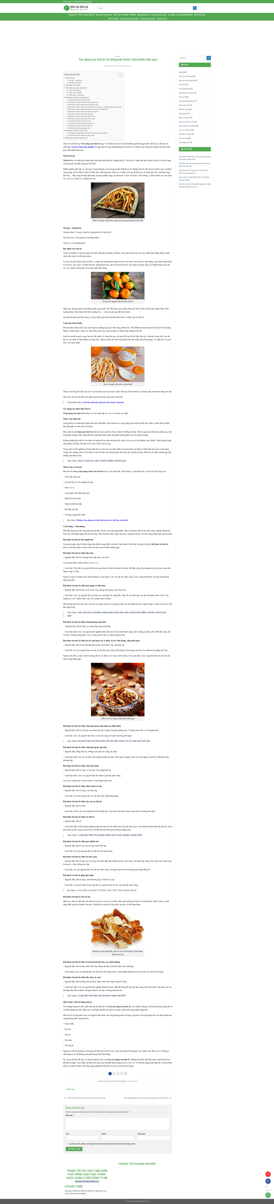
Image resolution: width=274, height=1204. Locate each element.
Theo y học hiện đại (75, 90)
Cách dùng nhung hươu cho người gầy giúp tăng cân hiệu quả (146, 1098)
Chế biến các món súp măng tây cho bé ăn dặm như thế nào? (194, 164)
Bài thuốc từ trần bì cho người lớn (77, 98)
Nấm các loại (199, 15)
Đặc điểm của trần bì (75, 83)
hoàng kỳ (67, 864)
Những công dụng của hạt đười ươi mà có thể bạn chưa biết (102, 520)
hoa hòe (89, 861)
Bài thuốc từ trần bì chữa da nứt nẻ (80, 121)
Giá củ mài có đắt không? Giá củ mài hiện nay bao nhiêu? (194, 178)
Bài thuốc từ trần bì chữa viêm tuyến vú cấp (82, 116)
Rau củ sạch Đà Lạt (86, 15)
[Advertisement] (137, 37)
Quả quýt (77, 265)
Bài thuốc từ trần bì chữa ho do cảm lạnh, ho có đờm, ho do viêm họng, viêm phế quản (95, 107)
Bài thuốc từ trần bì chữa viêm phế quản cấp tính (84, 111)
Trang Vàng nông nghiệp (82, 147)
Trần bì (66, 253)
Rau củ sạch (113, 19)
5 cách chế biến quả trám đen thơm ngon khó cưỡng (86, 1098)
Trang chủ (72, 15)
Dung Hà (128, 66)
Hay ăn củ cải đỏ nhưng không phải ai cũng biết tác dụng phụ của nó (195, 185)
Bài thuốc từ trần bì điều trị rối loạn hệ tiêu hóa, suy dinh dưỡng (88, 133)
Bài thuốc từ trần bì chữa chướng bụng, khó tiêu (83, 104)
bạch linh (105, 645)
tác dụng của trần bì (131, 1081)
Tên (68, 1134)
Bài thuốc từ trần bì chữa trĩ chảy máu (81, 126)
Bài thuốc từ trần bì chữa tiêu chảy (79, 100)
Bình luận (70, 1115)
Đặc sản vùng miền (104, 15)
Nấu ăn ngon (183, 109)
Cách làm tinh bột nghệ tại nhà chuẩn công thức (103, 402)
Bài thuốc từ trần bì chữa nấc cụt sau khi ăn (82, 119)
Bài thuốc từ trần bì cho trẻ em (76, 130)
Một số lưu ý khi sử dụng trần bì (77, 138)
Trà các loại (161, 19)
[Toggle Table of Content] (119, 75)
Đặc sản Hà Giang (121, 15)
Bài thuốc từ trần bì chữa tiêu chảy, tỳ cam (81, 135)
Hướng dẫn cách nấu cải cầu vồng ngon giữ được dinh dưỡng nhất (195, 158)
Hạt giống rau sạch (159, 15)
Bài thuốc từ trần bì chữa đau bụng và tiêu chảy (83, 102)
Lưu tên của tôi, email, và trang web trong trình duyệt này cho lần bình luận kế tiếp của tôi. (102, 1144)
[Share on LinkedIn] (125, 1073)
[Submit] (195, 8)
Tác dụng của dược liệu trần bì (76, 88)
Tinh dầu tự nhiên (147, 19)
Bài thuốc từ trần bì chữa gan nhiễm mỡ (82, 123)
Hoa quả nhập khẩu (185, 15)
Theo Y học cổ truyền (75, 92)
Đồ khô (133, 15)
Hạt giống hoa (143, 15)
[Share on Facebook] (110, 1073)
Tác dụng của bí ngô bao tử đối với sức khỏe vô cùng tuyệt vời (193, 171)
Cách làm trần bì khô (73, 85)
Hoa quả (171, 15)
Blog (180, 72)
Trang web (141, 1134)
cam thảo (105, 557)
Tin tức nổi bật (184, 130)
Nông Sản (182, 114)
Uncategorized (184, 142)
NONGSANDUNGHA (87, 1181)
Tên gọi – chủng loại (75, 80)
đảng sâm (149, 861)
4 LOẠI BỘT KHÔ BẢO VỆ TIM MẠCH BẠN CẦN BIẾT (102, 995)
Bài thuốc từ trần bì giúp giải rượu (80, 128)
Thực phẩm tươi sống (129, 19)
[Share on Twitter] (114, 1073)
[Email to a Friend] (118, 1073)
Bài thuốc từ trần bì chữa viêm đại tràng (81, 114)
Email (104, 1134)
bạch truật (89, 590)
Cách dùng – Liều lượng (76, 95)
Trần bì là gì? (70, 78)
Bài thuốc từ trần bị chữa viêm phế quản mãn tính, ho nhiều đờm (88, 109)
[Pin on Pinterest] (121, 1073)
